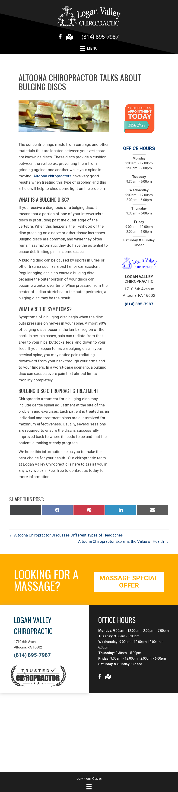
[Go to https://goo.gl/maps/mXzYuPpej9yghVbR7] (69, 37)
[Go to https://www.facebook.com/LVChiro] (60, 37)
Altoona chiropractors (52, 176)
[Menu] (89, 786)
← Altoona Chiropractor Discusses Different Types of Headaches (66, 535)
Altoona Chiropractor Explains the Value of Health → (123, 541)
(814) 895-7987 (100, 37)
